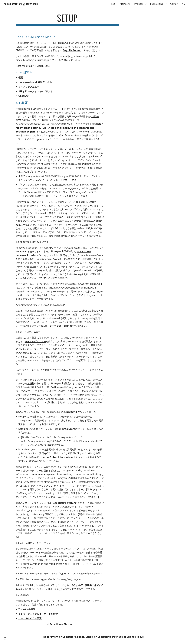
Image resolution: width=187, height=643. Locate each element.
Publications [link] (156, 3)
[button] (183, 4)
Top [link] (113, 3)
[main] (67, 19)
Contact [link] (174, 3)
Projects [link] (138, 3)
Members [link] (125, 3)
